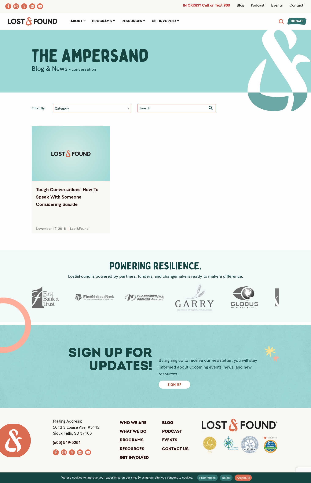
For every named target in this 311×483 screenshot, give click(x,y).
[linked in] (80, 451)
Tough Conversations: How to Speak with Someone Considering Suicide (67, 196)
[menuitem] (78, 21)
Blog (240, 5)
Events (277, 5)
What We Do (133, 431)
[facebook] (56, 451)
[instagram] (64, 451)
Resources (131, 21)
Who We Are (133, 422)
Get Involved (164, 21)
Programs (102, 21)
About (76, 21)
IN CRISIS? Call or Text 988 (206, 5)
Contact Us (175, 449)
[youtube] (88, 451)
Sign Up (174, 384)
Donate (297, 21)
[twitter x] (72, 451)
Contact (296, 5)
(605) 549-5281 (67, 442)
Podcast (257, 5)
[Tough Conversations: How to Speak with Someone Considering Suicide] (71, 153)
